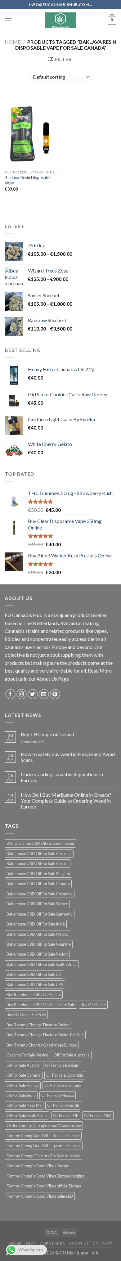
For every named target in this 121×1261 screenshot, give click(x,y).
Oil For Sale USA (98, 1115)
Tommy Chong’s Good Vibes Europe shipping (45, 1175)
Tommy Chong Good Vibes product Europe (44, 1145)
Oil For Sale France (23, 1085)
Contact (102, 1243)
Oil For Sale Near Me (24, 1105)
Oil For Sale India (21, 1095)
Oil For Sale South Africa (27, 1115)
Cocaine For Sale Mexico (27, 1054)
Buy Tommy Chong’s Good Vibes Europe (42, 1045)
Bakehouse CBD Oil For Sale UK (34, 974)
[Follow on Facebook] (10, 694)
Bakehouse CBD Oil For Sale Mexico (37, 934)
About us (79, 1243)
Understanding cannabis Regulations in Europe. (62, 777)
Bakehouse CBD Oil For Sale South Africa (42, 964)
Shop (30, 1243)
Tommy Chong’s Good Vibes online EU (40, 1196)
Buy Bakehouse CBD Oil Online (34, 994)
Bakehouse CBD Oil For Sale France (37, 903)
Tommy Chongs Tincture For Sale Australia (43, 1155)
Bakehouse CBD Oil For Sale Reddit (37, 954)
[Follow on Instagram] (21, 694)
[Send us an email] (44, 694)
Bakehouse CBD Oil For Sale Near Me (39, 944)
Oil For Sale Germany (62, 1085)
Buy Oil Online (93, 1004)
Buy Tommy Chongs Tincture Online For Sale (45, 1034)
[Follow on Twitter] (33, 694)
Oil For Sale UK (65, 1115)
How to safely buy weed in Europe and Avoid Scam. (68, 757)
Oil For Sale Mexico (57, 1095)
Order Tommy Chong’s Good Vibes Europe (44, 1125)
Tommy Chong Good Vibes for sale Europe (43, 1135)
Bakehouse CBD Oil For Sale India (36, 923)
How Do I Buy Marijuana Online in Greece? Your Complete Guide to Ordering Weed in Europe (66, 800)
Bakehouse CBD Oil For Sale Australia (39, 853)
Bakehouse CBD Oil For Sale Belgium (38, 873)
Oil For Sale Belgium (62, 1065)
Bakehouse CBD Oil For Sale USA (35, 984)
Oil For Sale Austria (23, 1065)
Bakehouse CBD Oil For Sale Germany (40, 914)
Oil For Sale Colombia (64, 1075)
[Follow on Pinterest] (55, 694)
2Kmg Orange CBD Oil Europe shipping (40, 843)
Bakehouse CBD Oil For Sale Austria (38, 863)
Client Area (52, 1243)
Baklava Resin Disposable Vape (28, 180)
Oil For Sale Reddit (63, 1105)
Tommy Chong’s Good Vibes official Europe (44, 1185)
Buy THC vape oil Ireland (47, 734)
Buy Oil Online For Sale (26, 1014)
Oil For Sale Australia (72, 1054)
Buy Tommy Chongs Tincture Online (38, 1024)
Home (12, 42)
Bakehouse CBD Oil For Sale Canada (38, 883)
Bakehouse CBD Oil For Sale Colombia (40, 893)
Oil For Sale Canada (24, 1075)
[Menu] (8, 20)
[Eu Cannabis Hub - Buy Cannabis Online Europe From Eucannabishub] (60, 20)
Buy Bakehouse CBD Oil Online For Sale (41, 1004)
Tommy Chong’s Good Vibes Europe (38, 1165)
